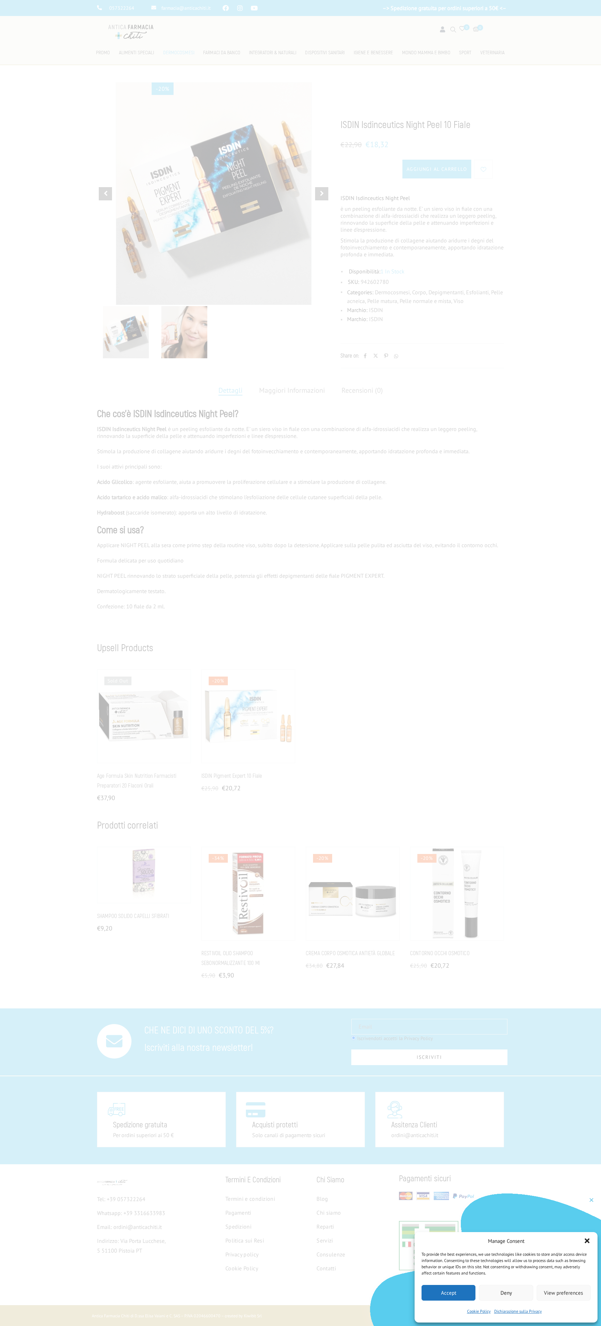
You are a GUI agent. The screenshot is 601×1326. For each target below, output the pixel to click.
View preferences (563, 1292)
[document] (300, 663)
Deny (506, 1292)
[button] (587, 1240)
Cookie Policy (479, 1311)
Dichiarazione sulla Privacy (518, 1311)
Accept (448, 1292)
